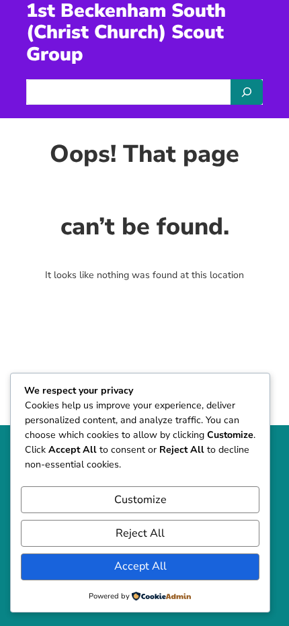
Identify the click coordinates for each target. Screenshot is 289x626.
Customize (140, 499)
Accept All (140, 566)
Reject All (140, 533)
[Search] (247, 92)
